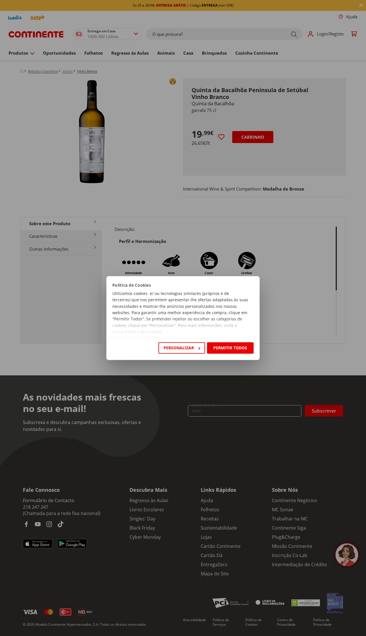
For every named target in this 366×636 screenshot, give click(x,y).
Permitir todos (230, 347)
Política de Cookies (143, 332)
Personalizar (179, 347)
